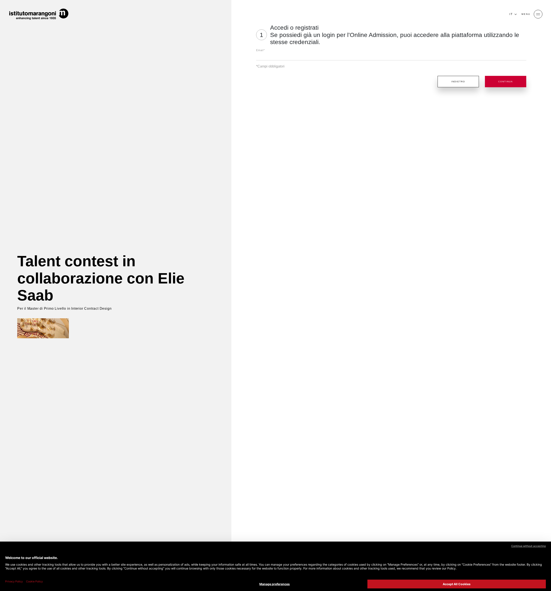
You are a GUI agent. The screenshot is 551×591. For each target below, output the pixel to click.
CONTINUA (505, 81)
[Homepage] (39, 14)
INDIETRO (458, 81)
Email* (260, 50)
